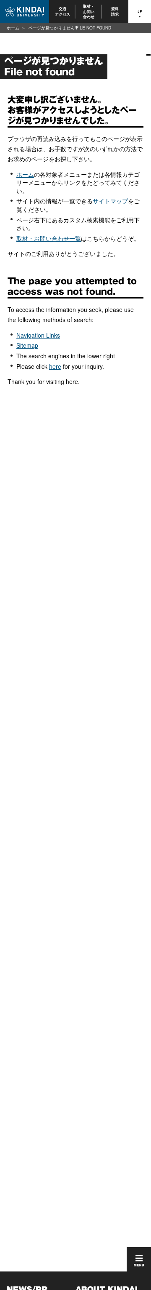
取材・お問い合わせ (88, 11)
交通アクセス (62, 11)
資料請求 (115, 11)
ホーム (13, 28)
